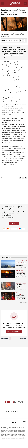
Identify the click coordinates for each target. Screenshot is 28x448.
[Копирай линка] (20, 40)
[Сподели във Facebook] (23, 40)
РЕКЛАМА (19, 412)
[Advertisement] (14, 371)
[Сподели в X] (26, 40)
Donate (14, 224)
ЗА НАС (8, 412)
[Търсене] (2, 3)
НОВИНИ (3, 40)
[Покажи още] (14, 444)
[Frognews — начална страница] (14, 402)
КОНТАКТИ (13, 412)
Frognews (7, 178)
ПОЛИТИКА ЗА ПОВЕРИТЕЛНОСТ (14, 414)
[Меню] (25, 3)
